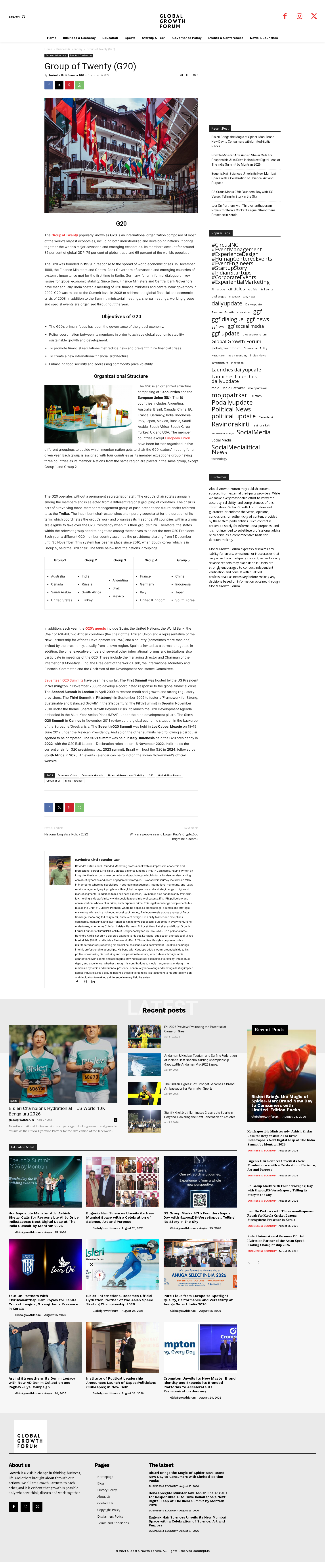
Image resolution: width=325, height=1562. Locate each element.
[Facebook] (285, 16)
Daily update (253, 304)
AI (213, 289)
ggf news (258, 319)
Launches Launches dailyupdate (234, 378)
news (256, 395)
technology (219, 459)
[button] (18, 16)
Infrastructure (220, 362)
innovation (237, 362)
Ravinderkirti (267, 417)
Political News (231, 409)
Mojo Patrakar (73, 780)
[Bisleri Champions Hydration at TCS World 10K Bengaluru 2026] (63, 1064)
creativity (234, 296)
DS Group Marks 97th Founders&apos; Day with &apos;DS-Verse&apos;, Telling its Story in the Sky (199, 1217)
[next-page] (257, 1262)
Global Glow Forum (169, 775)
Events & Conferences (81, 55)
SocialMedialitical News (236, 449)
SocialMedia (254, 432)
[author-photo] (11, 1232)
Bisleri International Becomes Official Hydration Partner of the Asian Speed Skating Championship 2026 (119, 1300)
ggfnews (218, 326)
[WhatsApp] (79, 85)
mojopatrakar (257, 388)
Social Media (221, 440)
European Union (177, 438)
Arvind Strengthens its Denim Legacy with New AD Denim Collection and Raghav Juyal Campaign (42, 1382)
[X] (314, 16)
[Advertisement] (121, 482)
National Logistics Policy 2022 (66, 834)
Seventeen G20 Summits (63, 680)
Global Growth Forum (236, 341)
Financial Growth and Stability (126, 775)
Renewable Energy (223, 433)
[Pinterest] (69, 85)
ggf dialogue (227, 319)
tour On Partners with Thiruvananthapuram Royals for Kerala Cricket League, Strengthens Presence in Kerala (243, 210)
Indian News (258, 355)
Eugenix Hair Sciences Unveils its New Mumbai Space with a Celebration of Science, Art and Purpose (244, 178)
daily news (249, 296)
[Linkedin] (94, 982)
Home (48, 49)
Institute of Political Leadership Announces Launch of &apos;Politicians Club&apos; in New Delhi (121, 1382)
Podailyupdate (232, 402)
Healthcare (218, 355)
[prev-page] (250, 1262)
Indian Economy (237, 355)
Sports (13, 1100)
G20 (151, 775)
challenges (219, 296)
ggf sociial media (246, 326)
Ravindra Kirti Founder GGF (66, 75)
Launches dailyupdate (236, 369)
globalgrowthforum (226, 348)
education (243, 312)
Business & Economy (69, 49)
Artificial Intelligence (260, 289)
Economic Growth (92, 775)
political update (234, 416)
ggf (257, 311)
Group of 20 (53, 780)
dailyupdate (227, 303)
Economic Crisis (67, 775)
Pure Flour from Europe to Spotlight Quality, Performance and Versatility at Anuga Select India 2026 (198, 1300)
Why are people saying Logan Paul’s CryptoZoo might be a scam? (164, 836)
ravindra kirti (261, 425)
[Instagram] (299, 16)
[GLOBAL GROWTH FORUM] (162, 16)
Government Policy (255, 348)
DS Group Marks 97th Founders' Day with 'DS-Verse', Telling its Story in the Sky (243, 194)
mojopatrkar (229, 395)
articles (236, 288)
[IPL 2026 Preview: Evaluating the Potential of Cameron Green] (144, 1036)
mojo (215, 388)
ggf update (225, 333)
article (221, 289)
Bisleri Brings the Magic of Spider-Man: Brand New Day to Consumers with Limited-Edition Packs (243, 141)
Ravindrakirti (231, 424)
